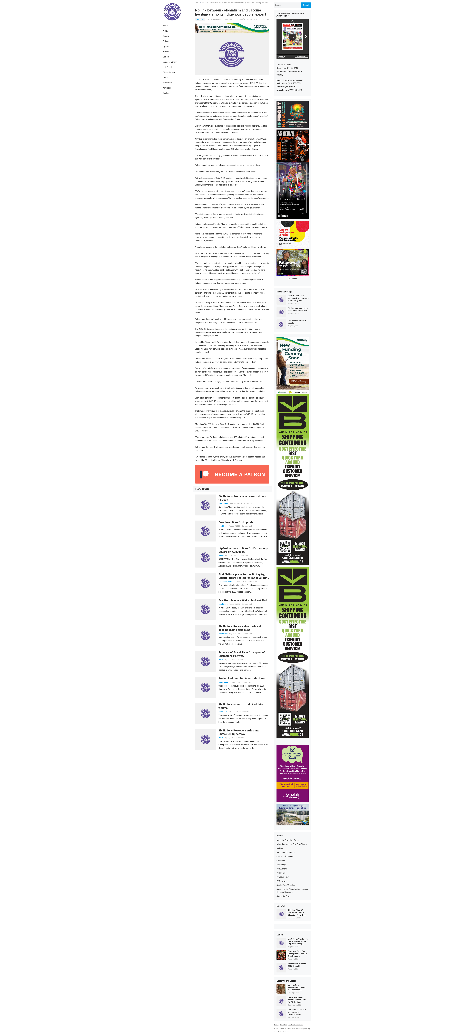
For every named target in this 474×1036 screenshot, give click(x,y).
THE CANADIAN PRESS (215, 19)
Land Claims (223, 503)
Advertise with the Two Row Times (291, 844)
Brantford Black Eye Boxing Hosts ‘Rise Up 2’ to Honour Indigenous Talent (297, 953)
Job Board (167, 67)
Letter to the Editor (286, 981)
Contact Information (284, 856)
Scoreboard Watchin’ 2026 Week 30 (297, 965)
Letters (166, 57)
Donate (166, 77)
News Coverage (284, 292)
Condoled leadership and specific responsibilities (297, 1012)
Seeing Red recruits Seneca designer (241, 678)
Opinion (166, 46)
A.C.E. (165, 31)
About (276, 1025)
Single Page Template (286, 885)
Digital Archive (169, 72)
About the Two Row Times (287, 840)
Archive (279, 848)
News (165, 26)
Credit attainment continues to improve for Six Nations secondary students (297, 1000)
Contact (166, 93)
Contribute (280, 860)
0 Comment (240, 660)
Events (221, 555)
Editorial (166, 41)
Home (197, 3)
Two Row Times (285, 1028)
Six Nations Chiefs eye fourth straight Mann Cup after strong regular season (298, 941)
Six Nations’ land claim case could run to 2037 (298, 309)
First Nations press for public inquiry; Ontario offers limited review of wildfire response (243, 578)
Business (167, 51)
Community (222, 712)
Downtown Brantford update (236, 522)
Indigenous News (225, 581)
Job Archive (281, 869)
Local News (222, 526)
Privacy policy (282, 877)
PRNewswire (282, 881)
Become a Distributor (285, 852)
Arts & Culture (223, 682)
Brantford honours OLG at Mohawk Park (243, 600)
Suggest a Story (170, 62)
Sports (166, 36)
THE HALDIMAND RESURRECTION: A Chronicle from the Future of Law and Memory (296, 912)
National (205, 3)
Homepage (281, 865)
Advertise (167, 88)
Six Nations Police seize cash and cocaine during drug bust (298, 298)
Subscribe (167, 83)
